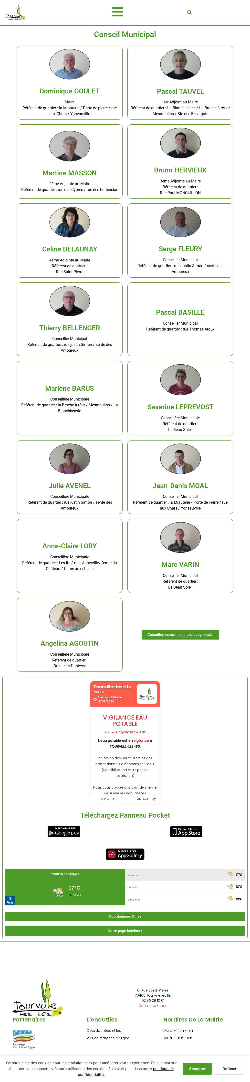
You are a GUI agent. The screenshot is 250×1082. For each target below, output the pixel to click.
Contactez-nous (152, 1005)
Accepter (197, 1068)
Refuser (230, 1068)
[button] (189, 12)
